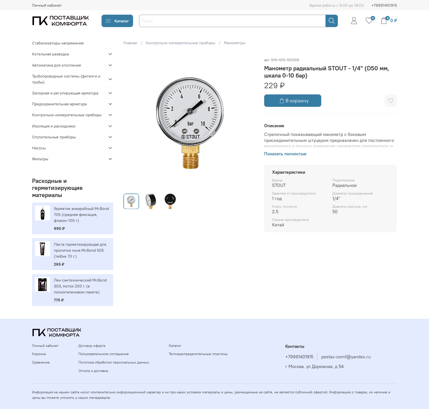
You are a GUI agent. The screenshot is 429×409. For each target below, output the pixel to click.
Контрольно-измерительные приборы (180, 42)
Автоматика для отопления (56, 65)
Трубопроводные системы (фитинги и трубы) (66, 79)
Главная (130, 42)
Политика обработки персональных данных (113, 362)
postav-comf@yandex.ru (346, 357)
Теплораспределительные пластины (198, 354)
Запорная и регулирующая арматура (65, 92)
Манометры (234, 42)
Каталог (121, 20)
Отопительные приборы (54, 136)
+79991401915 (384, 5)
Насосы (39, 147)
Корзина (39, 354)
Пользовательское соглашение (103, 354)
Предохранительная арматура (59, 103)
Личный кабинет (47, 5)
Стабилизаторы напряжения (58, 43)
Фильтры (40, 158)
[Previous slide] (131, 123)
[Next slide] (248, 123)
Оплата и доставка (93, 370)
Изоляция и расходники (53, 125)
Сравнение (41, 362)
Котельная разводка (50, 53)
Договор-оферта (91, 345)
